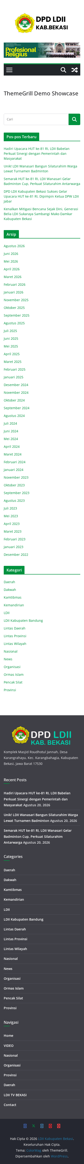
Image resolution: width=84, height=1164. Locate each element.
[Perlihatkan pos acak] (74, 70)
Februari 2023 (14, 539)
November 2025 (16, 300)
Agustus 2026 (14, 246)
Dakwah (10, 589)
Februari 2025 (14, 369)
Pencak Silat (13, 682)
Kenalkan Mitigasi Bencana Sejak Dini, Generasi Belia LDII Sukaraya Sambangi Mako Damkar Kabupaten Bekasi (41, 214)
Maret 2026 (12, 277)
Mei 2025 (11, 346)
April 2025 (12, 354)
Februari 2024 (14, 462)
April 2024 (12, 446)
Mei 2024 (11, 439)
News (8, 659)
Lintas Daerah (14, 628)
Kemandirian (14, 605)
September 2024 (16, 408)
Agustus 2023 (14, 500)
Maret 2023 (12, 531)
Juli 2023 (10, 508)
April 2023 (12, 523)
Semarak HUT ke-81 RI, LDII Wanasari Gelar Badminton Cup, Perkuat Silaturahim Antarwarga (38, 836)
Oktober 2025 (14, 307)
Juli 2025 (10, 331)
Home (8, 1035)
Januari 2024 (13, 469)
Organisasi (12, 667)
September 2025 (16, 315)
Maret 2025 (12, 361)
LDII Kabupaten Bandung (23, 620)
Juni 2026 (11, 253)
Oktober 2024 (14, 400)
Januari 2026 (13, 292)
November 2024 (16, 392)
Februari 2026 (14, 284)
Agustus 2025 (14, 323)
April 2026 (12, 269)
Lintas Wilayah (15, 643)
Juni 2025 (11, 338)
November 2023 (16, 477)
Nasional (11, 651)
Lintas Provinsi (15, 636)
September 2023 (16, 493)
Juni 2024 (11, 431)
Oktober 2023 (14, 485)
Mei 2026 (11, 261)
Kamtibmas (12, 597)
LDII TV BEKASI (15, 1095)
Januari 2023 (13, 547)
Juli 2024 (10, 423)
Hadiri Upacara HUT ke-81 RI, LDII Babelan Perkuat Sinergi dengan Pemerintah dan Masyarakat (37, 153)
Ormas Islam (14, 674)
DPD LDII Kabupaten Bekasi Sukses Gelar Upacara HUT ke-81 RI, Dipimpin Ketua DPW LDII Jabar (41, 196)
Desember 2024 (16, 385)
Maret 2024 (12, 454)
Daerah (9, 582)
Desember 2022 (16, 554)
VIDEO (9, 1045)
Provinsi (10, 690)
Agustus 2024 (14, 415)
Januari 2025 (13, 377)
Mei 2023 (11, 516)
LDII (7, 613)
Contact (10, 1105)
